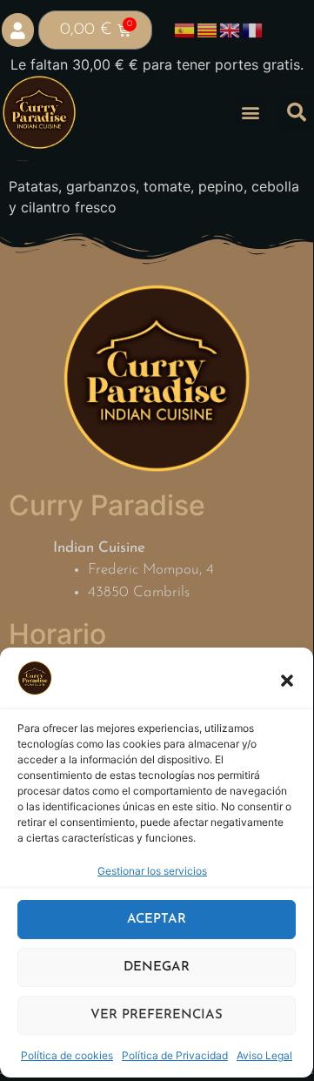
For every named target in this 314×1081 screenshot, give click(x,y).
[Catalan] (208, 29)
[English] (230, 29)
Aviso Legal (264, 1055)
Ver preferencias (156, 1015)
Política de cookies (67, 1055)
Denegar (157, 967)
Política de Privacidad (175, 1055)
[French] (253, 29)
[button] (287, 680)
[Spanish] (185, 29)
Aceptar (156, 919)
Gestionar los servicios (152, 870)
